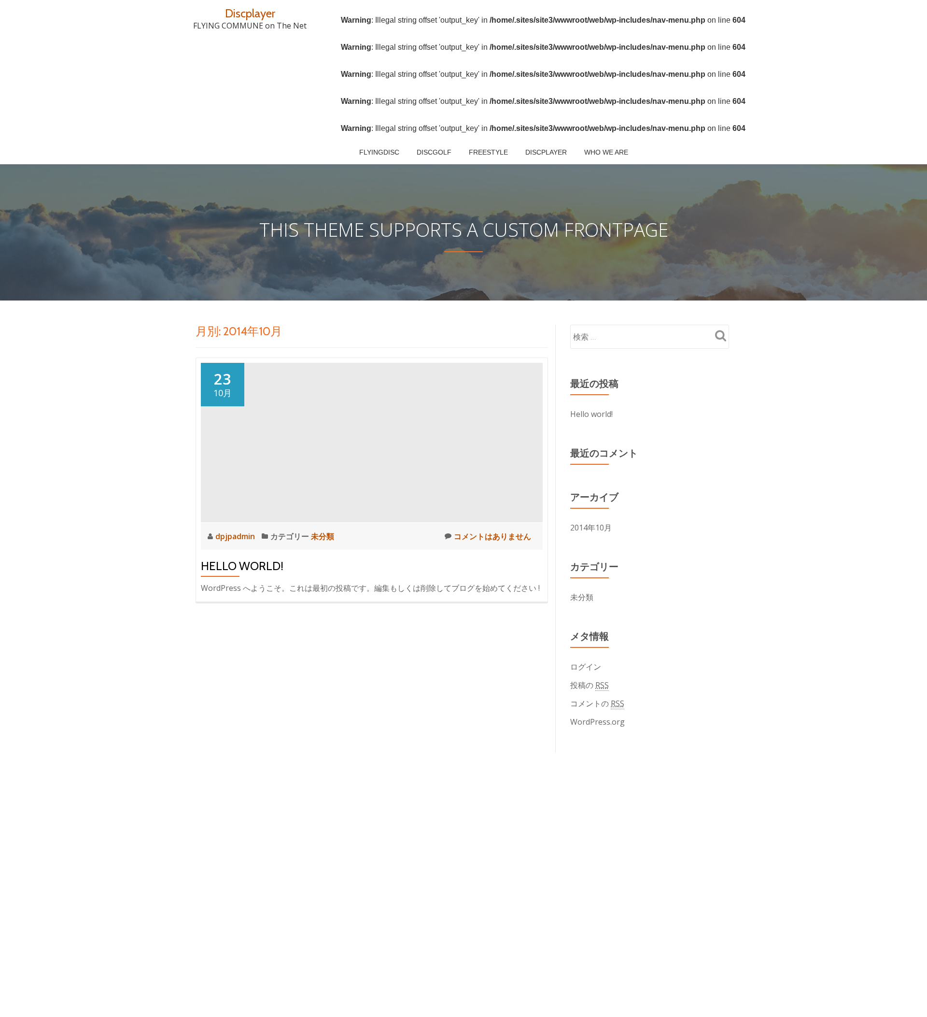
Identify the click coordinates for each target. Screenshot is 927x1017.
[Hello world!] (372, 441)
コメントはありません (492, 536)
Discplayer (250, 13)
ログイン (585, 666)
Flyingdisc (379, 152)
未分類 (322, 536)
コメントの (597, 703)
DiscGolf (434, 152)
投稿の (589, 685)
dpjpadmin (236, 536)
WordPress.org (597, 721)
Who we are (606, 152)
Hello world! (242, 566)
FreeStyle (488, 152)
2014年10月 (591, 527)
